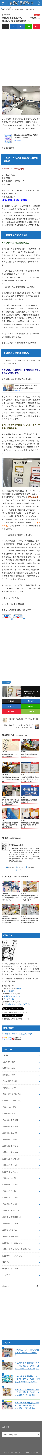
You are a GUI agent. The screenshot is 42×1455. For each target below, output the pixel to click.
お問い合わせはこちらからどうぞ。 (17, 1004)
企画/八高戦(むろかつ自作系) (16, 1249)
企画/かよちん (10, 1126)
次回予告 (7, 682)
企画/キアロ (9, 1139)
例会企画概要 (10, 1081)
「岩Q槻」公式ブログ (19, 1452)
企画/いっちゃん (11, 1210)
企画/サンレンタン (12, 1256)
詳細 (19, 988)
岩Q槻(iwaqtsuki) (16, 845)
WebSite (11, 867)
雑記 (6, 1262)
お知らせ (8, 1062)
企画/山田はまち (11, 1146)
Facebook (31, 867)
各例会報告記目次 (11, 1094)
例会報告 (9, 1088)
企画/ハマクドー (11, 1100)
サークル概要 (8, 991)
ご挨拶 (7, 1055)
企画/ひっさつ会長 (11, 1217)
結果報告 (8, 1075)
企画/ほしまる (10, 1120)
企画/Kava (8, 1113)
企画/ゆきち (9, 1191)
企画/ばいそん (10, 1133)
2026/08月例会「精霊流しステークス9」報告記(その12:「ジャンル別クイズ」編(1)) (27, 1392)
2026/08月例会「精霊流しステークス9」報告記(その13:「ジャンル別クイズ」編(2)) (27, 1405)
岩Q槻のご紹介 (10, 1269)
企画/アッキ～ (10, 1152)
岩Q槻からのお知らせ (11, 996)
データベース (8, 999)
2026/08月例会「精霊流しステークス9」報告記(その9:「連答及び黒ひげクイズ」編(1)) (27, 1379)
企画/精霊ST (10, 1223)
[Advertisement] (21, 57)
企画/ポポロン (10, 1197)
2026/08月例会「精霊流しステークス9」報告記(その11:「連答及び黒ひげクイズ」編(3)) (27, 1365)
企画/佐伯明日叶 (11, 1159)
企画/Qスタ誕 (10, 1230)
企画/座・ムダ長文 (12, 1243)
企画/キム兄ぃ (10, 1165)
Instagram (21, 870)
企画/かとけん (10, 1184)
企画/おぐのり (10, 1204)
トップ (6, 1275)
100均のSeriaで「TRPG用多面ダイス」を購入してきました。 (27, 1352)
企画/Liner (9, 1107)
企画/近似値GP (10, 1236)
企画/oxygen (9, 1178)
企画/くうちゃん (11, 1172)
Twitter (20, 867)
